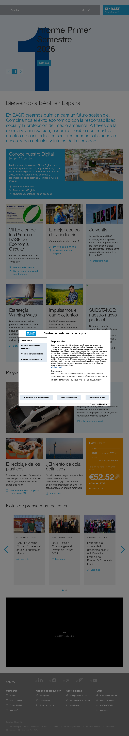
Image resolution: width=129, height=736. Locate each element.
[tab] (32, 340)
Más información (57, 367)
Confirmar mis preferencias (36, 397)
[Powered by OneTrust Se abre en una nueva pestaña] (99, 404)
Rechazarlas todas (69, 397)
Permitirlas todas (97, 397)
